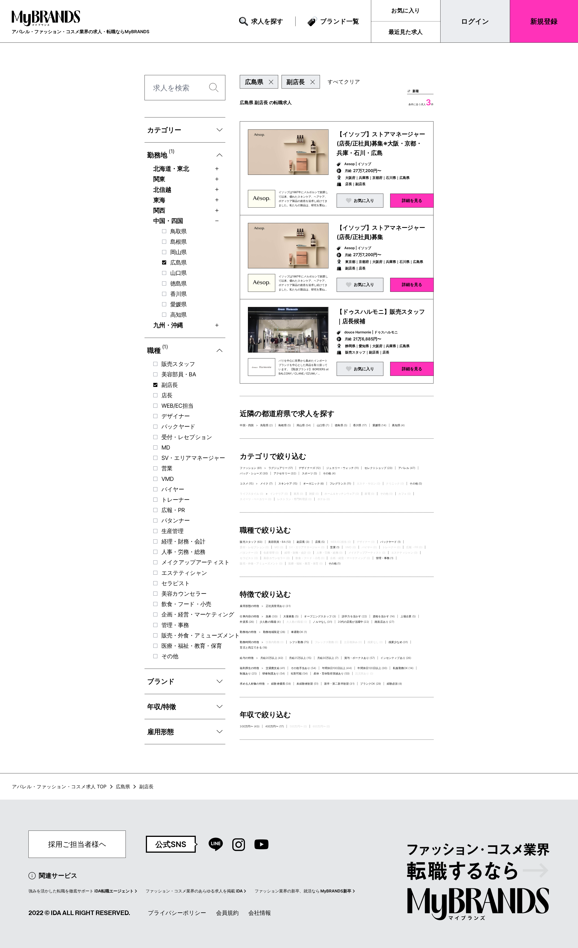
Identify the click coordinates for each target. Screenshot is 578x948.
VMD (167, 478)
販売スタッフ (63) (251, 541)
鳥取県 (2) (266, 425)
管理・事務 (175, 625)
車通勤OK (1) (299, 632)
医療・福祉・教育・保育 (191, 645)
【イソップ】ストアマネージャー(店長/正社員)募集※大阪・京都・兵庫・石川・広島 (381, 143)
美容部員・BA (178, 374)
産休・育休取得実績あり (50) (332, 673)
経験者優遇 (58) (281, 683)
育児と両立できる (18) (253, 647)
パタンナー (175, 520)
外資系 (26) (247, 621)
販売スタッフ (178, 363)
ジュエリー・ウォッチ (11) (342, 468)
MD (165, 447)
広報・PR (173, 510)
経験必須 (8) (394, 683)
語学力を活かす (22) (354, 616)
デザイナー (175, 416)
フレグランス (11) (340, 483)
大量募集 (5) (290, 616)
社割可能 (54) (299, 673)
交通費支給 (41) (275, 668)
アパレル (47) (406, 468)
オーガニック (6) (313, 483)
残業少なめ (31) (398, 642)
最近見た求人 (406, 31)
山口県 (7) (323, 425)
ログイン (475, 21)
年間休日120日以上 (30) (372, 668)
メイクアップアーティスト (195, 562)
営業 (166, 468)
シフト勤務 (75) (299, 642)
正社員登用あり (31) (278, 606)
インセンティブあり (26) (395, 658)
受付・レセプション (186, 437)
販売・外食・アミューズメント (200, 635)
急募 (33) (271, 616)
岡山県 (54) (304, 425)
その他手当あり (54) (303, 668)
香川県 (178, 293)
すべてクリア (344, 82)
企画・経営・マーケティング (197, 614)
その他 (169, 656)
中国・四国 (168, 220)
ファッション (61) (251, 468)
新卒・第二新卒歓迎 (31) (339, 683)
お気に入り (405, 10)
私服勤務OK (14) (403, 668)
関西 (159, 210)
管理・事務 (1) (384, 558)
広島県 (178, 262)
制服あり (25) (248, 673)
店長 (166, 395)
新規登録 (543, 21)
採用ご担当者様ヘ (77, 844)
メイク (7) (266, 483)
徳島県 (178, 283)
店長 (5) (320, 541)
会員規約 (227, 912)
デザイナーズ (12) (310, 468)
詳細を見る (412, 200)
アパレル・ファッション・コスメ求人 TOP (59, 786)
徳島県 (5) (341, 425)
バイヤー (172, 489)
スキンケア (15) (288, 483)
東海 (159, 200)
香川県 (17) (360, 425)
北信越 (162, 189)
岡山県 (178, 252)
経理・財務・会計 (183, 541)
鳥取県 (178, 231)
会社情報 (259, 912)
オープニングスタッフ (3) (320, 616)
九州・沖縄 (168, 325)
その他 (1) (334, 563)
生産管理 (172, 531)
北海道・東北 (171, 168)
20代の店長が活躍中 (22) (353, 621)
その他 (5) (416, 483)
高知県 (178, 314)
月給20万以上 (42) (271, 658)
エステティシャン (184, 572)
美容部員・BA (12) (279, 541)
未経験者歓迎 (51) (307, 683)
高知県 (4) (398, 425)
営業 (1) (334, 547)
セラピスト (175, 583)
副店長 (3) (303, 541)
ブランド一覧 (339, 21)
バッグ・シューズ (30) (254, 473)
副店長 (169, 385)
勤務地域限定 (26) (274, 632)
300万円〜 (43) (249, 726)
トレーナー (175, 499)
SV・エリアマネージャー (193, 457)
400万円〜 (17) (274, 726)
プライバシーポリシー (177, 912)
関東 (159, 179)
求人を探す (267, 21)
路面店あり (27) (384, 621)
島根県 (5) (284, 425)
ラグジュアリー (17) (280, 468)
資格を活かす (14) (384, 616)
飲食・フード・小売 (186, 604)
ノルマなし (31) (322, 621)
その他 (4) (329, 473)
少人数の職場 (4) (270, 621)
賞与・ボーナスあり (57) (359, 658)
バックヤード (178, 426)
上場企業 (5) (408, 616)
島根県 (178, 241)
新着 (416, 91)
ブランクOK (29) (370, 683)
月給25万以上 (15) (300, 658)
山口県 (178, 272)
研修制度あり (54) (273, 673)
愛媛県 (178, 304)
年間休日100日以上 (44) (337, 668)
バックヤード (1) (390, 541)
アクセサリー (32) (285, 473)
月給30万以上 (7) (328, 658)
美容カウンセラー (184, 593)
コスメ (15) (246, 483)
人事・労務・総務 (183, 551)
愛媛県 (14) (379, 425)
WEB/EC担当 (177, 405)
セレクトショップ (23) (378, 468)
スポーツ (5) (309, 473)
